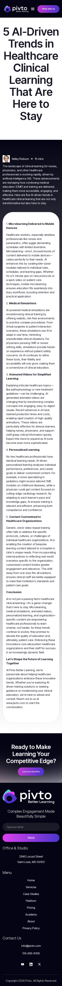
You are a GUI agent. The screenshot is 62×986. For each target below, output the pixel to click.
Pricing (31, 907)
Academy (31, 914)
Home (31, 880)
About (31, 921)
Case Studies (31, 894)
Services (31, 887)
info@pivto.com (31, 945)
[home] (15, 9)
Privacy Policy (31, 928)
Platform (31, 900)
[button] (32, 8)
